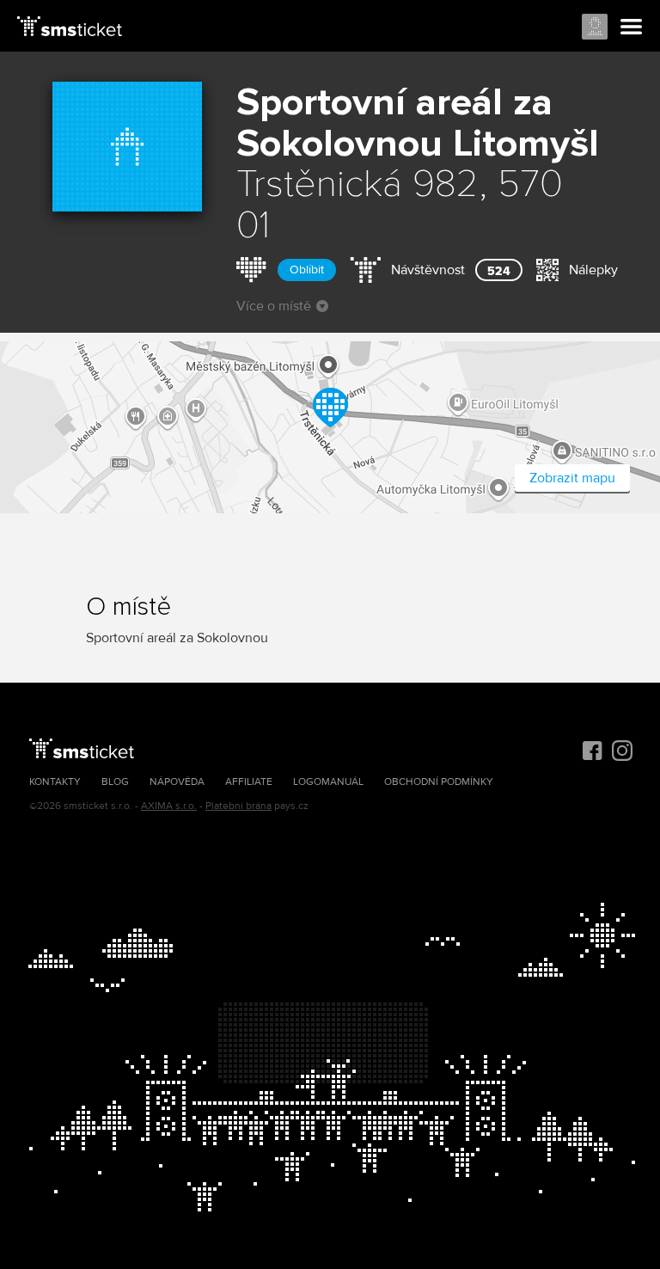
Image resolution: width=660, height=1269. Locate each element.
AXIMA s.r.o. (169, 806)
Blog (115, 782)
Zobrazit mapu (572, 478)
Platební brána (238, 806)
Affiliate (248, 782)
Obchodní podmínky (438, 782)
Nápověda (177, 782)
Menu (631, 27)
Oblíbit (307, 269)
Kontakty (55, 782)
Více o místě (273, 306)
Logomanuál (328, 782)
